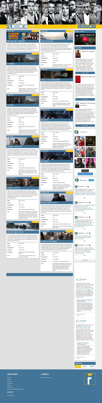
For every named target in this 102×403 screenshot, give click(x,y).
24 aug (86, 217)
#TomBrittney (85, 237)
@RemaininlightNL (90, 194)
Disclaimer (10, 383)
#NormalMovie (91, 192)
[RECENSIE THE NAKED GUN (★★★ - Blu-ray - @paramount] (80, 141)
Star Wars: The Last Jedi (13, 188)
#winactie (81, 206)
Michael (84, 284)
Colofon (9, 377)
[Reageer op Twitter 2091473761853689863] (76, 241)
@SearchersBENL (82, 194)
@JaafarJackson (87, 208)
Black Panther (45, 120)
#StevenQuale (78, 237)
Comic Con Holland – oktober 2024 (16, 41)
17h (86, 186)
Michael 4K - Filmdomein (83, 343)
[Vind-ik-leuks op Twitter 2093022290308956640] (81, 198)
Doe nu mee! (85, 73)
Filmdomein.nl (10, 395)
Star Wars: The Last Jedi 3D (14, 146)
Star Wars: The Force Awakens (49, 241)
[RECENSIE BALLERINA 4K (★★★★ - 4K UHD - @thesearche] (91, 141)
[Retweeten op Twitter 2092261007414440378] (78, 213)
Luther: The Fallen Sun (47, 41)
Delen (78, 315)
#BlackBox (79, 236)
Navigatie (32, 26)
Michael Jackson (80, 287)
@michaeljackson (79, 208)
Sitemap (9, 385)
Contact (9, 381)
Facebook (85, 366)
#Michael (86, 206)
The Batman (10, 105)
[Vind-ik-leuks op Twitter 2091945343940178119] (81, 229)
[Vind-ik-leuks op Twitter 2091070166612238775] (81, 255)
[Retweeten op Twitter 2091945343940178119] (78, 229)
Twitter (78, 366)
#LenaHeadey (92, 193)
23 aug (86, 233)
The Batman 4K (11, 64)
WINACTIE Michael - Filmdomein (84, 300)
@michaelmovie (80, 205)
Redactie (9, 379)
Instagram (92, 366)
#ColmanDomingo (79, 209)
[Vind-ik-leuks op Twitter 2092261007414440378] (81, 213)
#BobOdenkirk (78, 193)
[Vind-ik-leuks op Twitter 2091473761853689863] (81, 241)
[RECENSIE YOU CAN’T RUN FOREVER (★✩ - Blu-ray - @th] (91, 152)
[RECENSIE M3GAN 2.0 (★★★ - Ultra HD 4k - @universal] (91, 163)
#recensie (85, 192)
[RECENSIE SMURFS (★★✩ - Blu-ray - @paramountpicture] (80, 152)
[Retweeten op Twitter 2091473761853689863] (78, 241)
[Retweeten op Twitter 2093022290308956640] (78, 198)
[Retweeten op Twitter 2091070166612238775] (78, 255)
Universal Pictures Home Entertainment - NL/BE (85, 289)
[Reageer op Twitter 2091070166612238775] (76, 255)
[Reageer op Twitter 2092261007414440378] (76, 213)
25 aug (86, 202)
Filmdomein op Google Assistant (15, 389)
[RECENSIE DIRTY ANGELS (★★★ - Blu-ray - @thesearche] (80, 163)
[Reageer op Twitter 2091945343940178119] (76, 229)
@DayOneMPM (89, 209)
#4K (85, 222)
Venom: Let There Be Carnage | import (50, 80)
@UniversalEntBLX (79, 210)
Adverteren (10, 387)
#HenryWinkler (85, 193)
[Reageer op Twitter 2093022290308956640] (76, 198)
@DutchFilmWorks (79, 238)
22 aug (86, 245)
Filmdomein (81, 186)
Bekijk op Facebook (80, 314)
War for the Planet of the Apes (49, 202)
